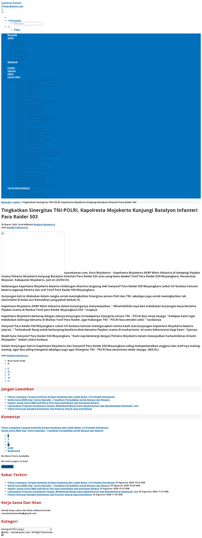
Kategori (6, 529)
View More (7, 466)
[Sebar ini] (8, 368)
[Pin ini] (9, 374)
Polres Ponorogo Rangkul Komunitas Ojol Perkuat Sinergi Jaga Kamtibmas (50, 408)
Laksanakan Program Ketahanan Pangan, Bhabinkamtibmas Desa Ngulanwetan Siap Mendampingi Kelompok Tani (73, 405)
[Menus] (2, 9)
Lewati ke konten (11, 2)
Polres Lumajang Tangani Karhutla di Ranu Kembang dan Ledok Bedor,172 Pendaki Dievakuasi (61, 396)
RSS (18, 29)
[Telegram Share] (9, 377)
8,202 (10, 447)
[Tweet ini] (9, 371)
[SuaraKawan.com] (12, 6)
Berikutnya (14, 450)
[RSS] (9, 363)
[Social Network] (9, 26)
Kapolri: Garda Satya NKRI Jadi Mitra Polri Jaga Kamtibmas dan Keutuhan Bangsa (53, 402)
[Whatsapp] (9, 380)
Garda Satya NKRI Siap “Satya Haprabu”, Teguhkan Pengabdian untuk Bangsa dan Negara (59, 399)
